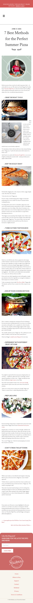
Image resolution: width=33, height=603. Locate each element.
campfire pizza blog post (15, 337)
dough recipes (13, 380)
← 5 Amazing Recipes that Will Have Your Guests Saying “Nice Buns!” (16, 521)
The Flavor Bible (21, 282)
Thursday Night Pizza (9, 88)
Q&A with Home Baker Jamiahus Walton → (21, 525)
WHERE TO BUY (20, 6)
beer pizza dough (24, 382)
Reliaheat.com (13, 599)
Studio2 (23, 599)
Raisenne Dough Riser (20, 155)
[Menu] (4, 16)
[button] (7, 551)
